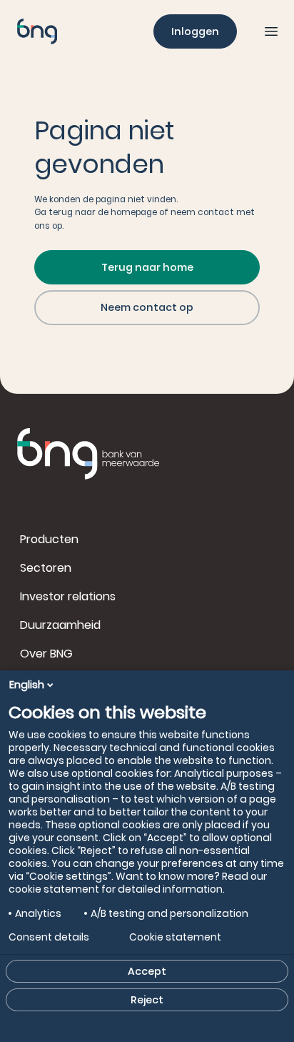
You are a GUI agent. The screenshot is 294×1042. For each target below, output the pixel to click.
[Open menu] (271, 31)
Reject (147, 1000)
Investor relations (68, 596)
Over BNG (46, 653)
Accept (147, 971)
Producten (49, 539)
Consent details (49, 937)
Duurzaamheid (60, 625)
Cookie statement (175, 937)
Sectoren (45, 568)
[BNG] (37, 31)
